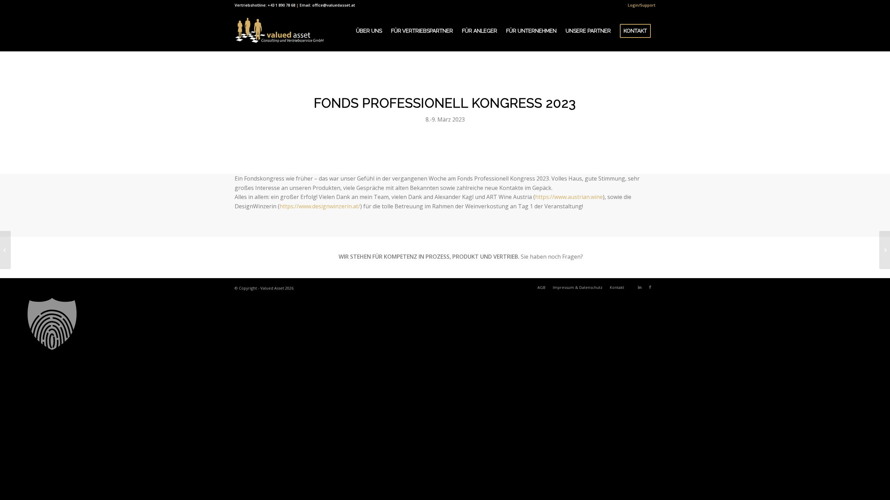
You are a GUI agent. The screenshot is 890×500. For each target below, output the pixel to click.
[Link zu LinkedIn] (639, 287)
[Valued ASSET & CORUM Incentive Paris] (5, 250)
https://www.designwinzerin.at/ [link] (320, 206)
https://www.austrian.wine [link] (569, 197)
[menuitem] (639, 5)
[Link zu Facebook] (650, 287)
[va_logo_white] (279, 30)
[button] (445, 324)
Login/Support (641, 5)
